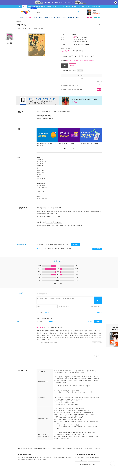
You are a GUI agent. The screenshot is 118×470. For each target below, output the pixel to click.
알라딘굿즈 (43, 6)
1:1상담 (75, 371)
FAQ (94, 460)
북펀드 (77, 17)
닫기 (115, 2)
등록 (98, 300)
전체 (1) (47, 312)
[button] (65, 148)
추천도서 (64, 17)
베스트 (40, 17)
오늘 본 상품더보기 (96, 356)
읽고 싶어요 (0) (48, 248)
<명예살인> (44, 216)
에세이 (44, 118)
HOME (19, 6)
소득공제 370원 (89, 56)
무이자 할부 (78, 56)
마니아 (39, 248)
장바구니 (98, 6)
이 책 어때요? (97, 248)
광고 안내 (86, 448)
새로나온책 (45, 17)
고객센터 (93, 6)
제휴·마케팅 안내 (61, 448)
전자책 (29, 6)
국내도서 (24, 6)
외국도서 (38, 6)
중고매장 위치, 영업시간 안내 (88, 464)
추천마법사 (34, 17)
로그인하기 (75, 244)
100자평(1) (75, 51)
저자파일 (50, 207)
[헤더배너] (93, 12)
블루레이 (68, 6)
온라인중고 (49, 6)
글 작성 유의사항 (95, 306)
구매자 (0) (39, 312)
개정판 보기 (80, 70)
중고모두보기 (96, 81)
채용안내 (25, 448)
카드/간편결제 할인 (66, 56)
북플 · (75, 6)
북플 (88, 17)
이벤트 (50, 17)
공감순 (89, 321)
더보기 (46, 198)
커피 (72, 6)
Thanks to (95, 342)
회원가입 (83, 6)
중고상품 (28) (81, 75)
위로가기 (113, 464)
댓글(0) (55, 342)
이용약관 (30, 448)
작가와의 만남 (71, 17)
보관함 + (72, 65)
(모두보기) (59, 216)
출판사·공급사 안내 (78, 448)
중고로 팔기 (76, 85)
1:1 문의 (81, 460)
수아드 (18, 28)
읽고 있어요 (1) (59, 248)
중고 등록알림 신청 (66, 85)
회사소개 (20, 448)
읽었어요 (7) (69, 248)
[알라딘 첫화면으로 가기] (26, 12)
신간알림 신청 (46, 115)
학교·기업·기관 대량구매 (94, 448)
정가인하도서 (57, 17)
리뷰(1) (81, 51)
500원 (81, 78)
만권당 (33, 6)
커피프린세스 (40, 342)
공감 (100, 342)
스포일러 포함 (65, 306)
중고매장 (55, 6)
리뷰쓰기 (98, 321)
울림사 (35, 28)
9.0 (71, 51)
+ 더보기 (49, 339)
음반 (64, 6)
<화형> (49, 216)
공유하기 (99, 25)
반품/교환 (80, 371)
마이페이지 (88, 6)
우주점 (59, 6)
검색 (78, 12)
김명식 (26, 28)
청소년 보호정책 (46, 448)
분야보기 (22, 17)
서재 (91, 17)
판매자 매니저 (69, 448)
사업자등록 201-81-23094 (32, 457)
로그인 (80, 6)
